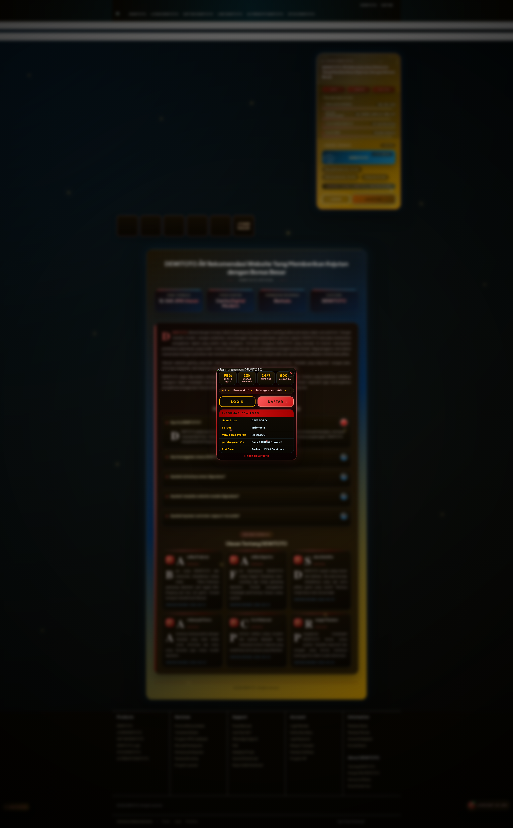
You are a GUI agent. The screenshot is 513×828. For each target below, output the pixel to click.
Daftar (276, 401)
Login (237, 401)
